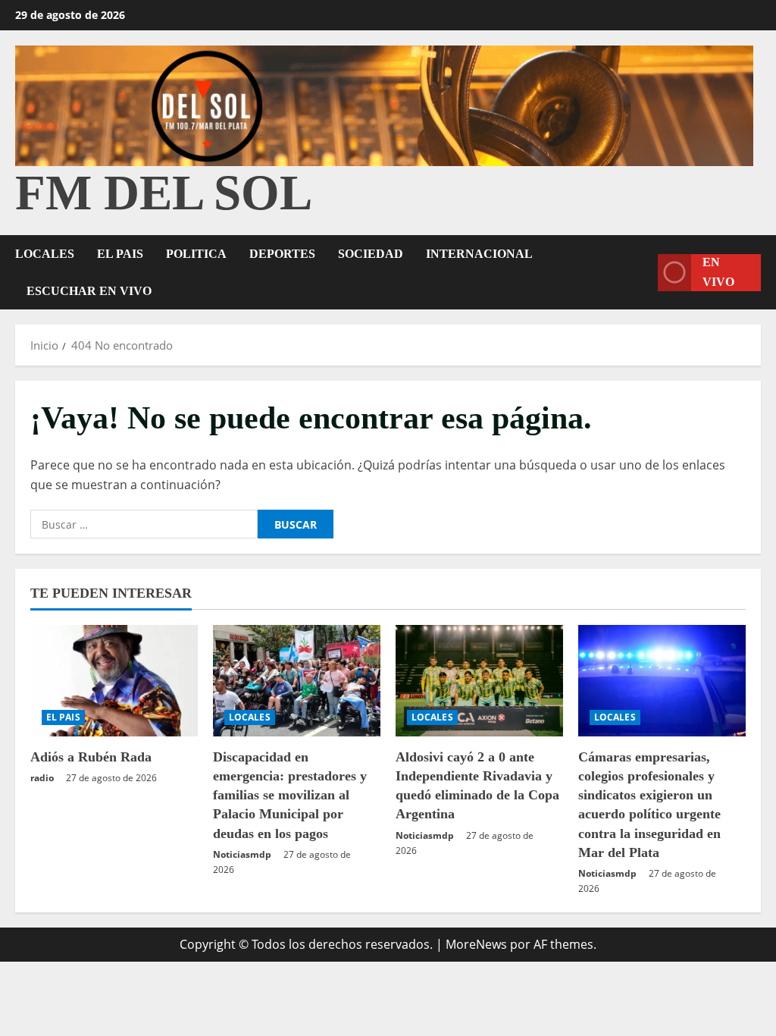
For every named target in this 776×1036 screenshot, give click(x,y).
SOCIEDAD (370, 253)
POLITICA (196, 253)
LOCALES (44, 253)
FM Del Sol (163, 192)
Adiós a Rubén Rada (91, 756)
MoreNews (476, 944)
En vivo (718, 272)
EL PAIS (120, 253)
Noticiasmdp (242, 854)
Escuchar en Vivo (89, 290)
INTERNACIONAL (479, 253)
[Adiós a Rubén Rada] (114, 680)
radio (42, 777)
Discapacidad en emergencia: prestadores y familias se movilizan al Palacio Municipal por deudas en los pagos (290, 795)
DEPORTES (282, 253)
